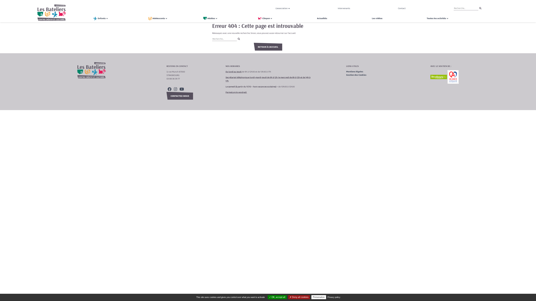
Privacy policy (333, 297)
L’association (282, 8)
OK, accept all (278, 297)
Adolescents (159, 18)
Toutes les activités (436, 18)
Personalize (319, 297)
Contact (402, 8)
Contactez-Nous (180, 96)
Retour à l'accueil (268, 47)
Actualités (322, 18)
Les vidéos (377, 18)
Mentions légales (354, 71)
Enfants (102, 18)
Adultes (211, 18)
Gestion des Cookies (356, 75)
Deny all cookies (299, 297)
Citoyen (266, 18)
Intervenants (344, 8)
